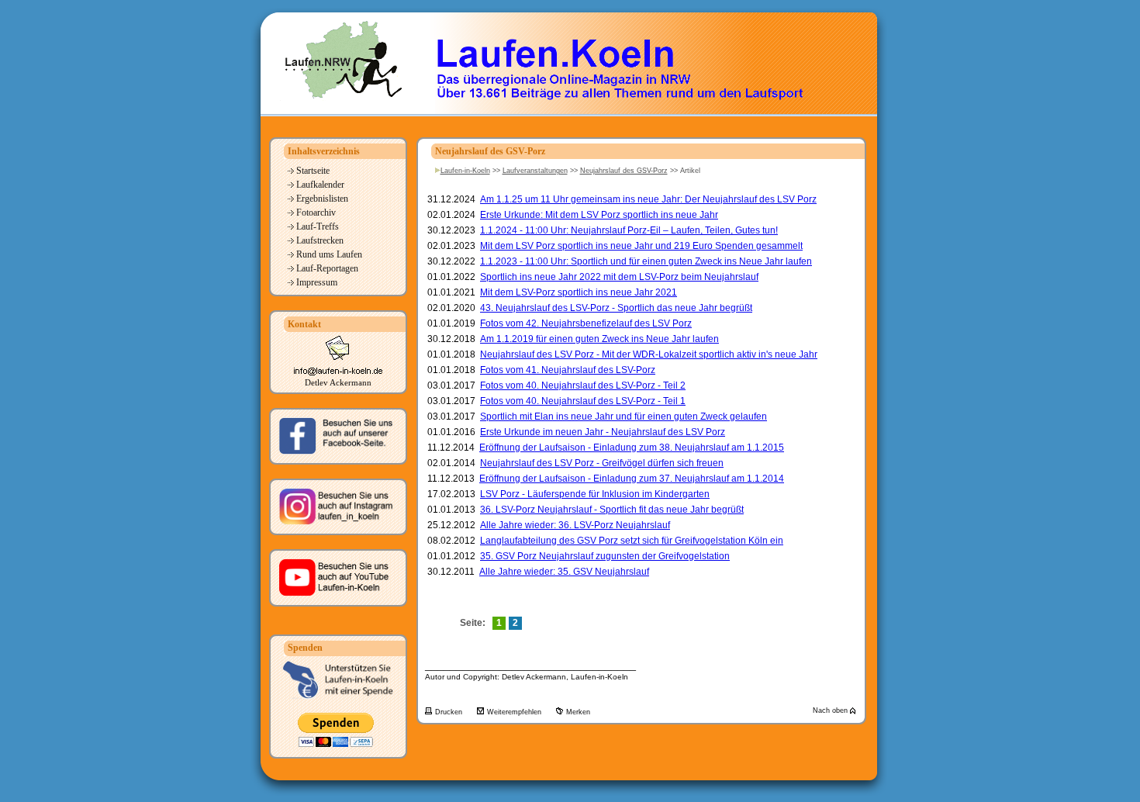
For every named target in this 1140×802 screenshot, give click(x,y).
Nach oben (831, 710)
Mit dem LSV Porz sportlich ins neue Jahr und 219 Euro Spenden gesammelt (641, 245)
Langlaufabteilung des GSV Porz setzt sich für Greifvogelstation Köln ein (631, 540)
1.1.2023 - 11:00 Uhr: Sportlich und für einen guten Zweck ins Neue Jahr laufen (646, 261)
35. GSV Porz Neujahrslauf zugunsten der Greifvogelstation (605, 556)
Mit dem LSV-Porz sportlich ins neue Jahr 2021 (578, 292)
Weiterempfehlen (515, 712)
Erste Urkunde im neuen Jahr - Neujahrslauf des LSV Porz (602, 432)
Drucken (450, 712)
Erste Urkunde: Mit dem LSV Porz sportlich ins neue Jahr (599, 214)
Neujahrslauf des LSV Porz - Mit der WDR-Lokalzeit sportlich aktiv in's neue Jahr (648, 354)
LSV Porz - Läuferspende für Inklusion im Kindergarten (595, 494)
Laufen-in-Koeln (465, 171)
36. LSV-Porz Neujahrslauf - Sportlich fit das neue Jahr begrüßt (612, 509)
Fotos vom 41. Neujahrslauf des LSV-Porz (567, 370)
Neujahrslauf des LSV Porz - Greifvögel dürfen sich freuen (602, 463)
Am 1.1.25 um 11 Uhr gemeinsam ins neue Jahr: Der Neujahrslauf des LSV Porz (648, 199)
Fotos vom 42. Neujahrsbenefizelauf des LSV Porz (586, 323)
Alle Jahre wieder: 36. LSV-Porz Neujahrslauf (575, 525)
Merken (578, 712)
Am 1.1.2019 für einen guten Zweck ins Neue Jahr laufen (599, 339)
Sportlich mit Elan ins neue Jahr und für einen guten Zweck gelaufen (623, 416)
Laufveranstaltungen (535, 171)
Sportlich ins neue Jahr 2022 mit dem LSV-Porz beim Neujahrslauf (619, 276)
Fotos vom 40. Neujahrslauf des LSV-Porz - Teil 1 (583, 401)
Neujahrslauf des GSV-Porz (624, 171)
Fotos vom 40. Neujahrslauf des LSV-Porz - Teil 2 (583, 385)
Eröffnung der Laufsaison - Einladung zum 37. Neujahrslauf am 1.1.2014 (631, 478)
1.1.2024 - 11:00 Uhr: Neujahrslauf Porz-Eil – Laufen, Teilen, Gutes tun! (629, 230)
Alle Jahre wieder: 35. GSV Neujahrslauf (564, 571)
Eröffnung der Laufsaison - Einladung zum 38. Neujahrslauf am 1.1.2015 (631, 447)
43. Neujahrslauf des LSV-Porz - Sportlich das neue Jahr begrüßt (616, 307)
